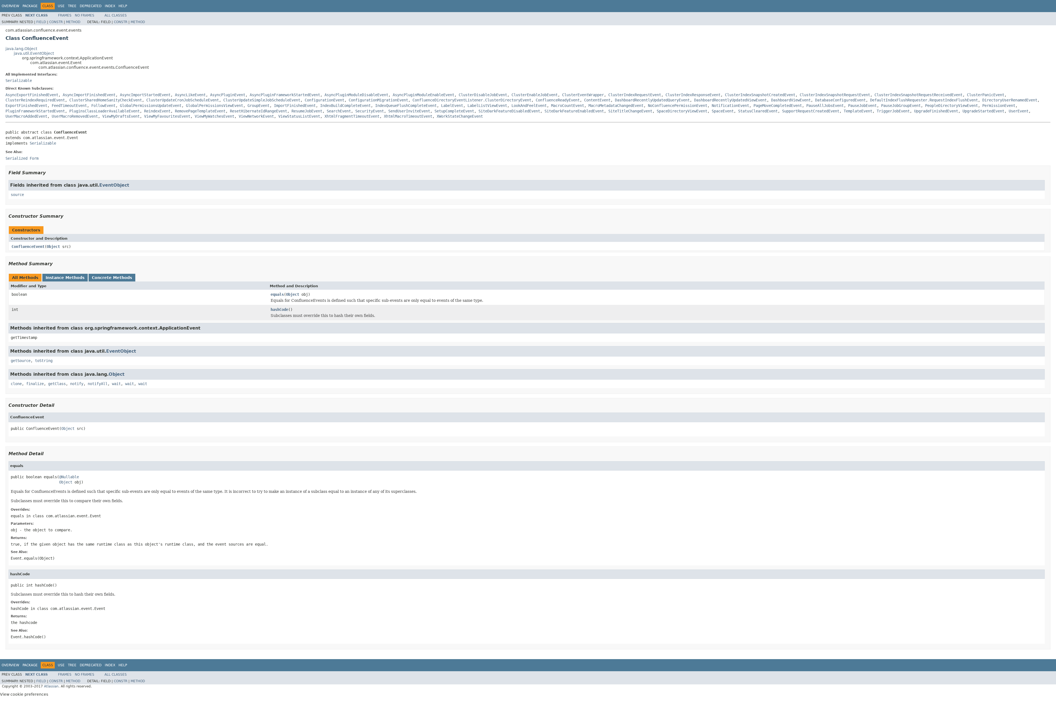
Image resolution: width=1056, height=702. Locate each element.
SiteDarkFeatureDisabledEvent (509, 111)
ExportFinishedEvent (26, 105)
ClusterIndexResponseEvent (693, 95)
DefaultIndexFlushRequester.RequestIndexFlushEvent (924, 100)
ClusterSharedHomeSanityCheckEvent (105, 100)
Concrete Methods (112, 277)
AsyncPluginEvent (227, 95)
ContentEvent (597, 100)
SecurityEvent (369, 111)
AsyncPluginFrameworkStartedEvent (285, 95)
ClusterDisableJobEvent (483, 95)
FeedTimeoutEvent (69, 105)
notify (76, 384)
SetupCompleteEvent (454, 111)
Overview (10, 6)
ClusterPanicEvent (985, 95)
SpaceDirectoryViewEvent (682, 111)
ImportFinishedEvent (295, 105)
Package (30, 6)
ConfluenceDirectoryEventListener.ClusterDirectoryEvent (472, 100)
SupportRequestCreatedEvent (810, 111)
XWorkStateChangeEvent (460, 116)
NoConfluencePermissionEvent (677, 105)
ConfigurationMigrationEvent (378, 100)
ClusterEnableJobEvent (535, 95)
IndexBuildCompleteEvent (345, 105)
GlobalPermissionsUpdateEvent (151, 105)
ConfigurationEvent (324, 100)
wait (116, 384)
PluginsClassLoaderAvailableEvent (104, 111)
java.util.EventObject (34, 53)
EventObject (114, 185)
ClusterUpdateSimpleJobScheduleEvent (261, 100)
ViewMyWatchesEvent (214, 116)
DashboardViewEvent (791, 100)
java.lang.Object (21, 48)
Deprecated (90, 6)
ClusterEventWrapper (583, 95)
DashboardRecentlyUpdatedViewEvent (730, 100)
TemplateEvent (858, 111)
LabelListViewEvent (487, 105)
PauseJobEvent (862, 105)
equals (277, 294)
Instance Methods (65, 277)
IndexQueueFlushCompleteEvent (406, 105)
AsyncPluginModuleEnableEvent (423, 95)
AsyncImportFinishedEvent (89, 95)
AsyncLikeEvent (190, 95)
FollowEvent (103, 105)
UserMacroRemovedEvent (75, 116)
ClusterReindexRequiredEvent (35, 100)
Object (53, 246)
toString (44, 360)
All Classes (116, 15)
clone (16, 384)
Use (61, 6)
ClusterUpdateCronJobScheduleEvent (182, 100)
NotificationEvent (730, 105)
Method (73, 22)
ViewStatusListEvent (299, 116)
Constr (56, 22)
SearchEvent (339, 111)
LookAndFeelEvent (529, 105)
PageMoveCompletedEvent (778, 105)
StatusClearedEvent (758, 111)
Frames (65, 15)
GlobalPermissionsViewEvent (214, 105)
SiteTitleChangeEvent (630, 111)
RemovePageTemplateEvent (200, 111)
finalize (35, 384)
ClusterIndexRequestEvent (634, 95)
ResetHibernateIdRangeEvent (258, 111)
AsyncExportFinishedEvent (32, 95)
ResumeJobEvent (307, 111)
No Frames (84, 15)
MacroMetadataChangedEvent (616, 105)
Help (123, 6)
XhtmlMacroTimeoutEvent (408, 116)
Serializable (19, 80)
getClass (57, 384)
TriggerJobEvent (893, 111)
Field (41, 22)
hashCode (279, 309)
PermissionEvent (998, 105)
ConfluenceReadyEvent (558, 100)
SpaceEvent (723, 111)
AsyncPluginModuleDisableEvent (356, 95)
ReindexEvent (157, 111)
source (17, 194)
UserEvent (1018, 111)
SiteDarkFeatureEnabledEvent (574, 111)
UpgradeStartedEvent (983, 111)
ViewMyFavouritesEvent (167, 116)
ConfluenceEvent (28, 246)
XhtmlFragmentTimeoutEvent (352, 116)
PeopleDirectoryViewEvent (951, 105)
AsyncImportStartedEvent (145, 95)
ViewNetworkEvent (256, 116)
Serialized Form (22, 158)
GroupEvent (259, 105)
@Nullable (69, 477)
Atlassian (51, 686)
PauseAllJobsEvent (825, 105)
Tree (72, 6)
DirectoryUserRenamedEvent (1009, 100)
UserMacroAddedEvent (26, 116)
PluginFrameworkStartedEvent (35, 111)
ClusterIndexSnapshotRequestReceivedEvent (919, 95)
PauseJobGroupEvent (901, 105)
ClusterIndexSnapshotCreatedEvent (760, 95)
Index (110, 6)
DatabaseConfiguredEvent (840, 100)
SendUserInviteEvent (409, 111)
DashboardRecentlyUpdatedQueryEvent (652, 100)
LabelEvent (452, 105)
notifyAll (98, 384)
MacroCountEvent (567, 105)
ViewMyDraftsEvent (121, 116)
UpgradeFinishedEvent (936, 111)
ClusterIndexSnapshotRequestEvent (835, 95)
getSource (21, 360)
